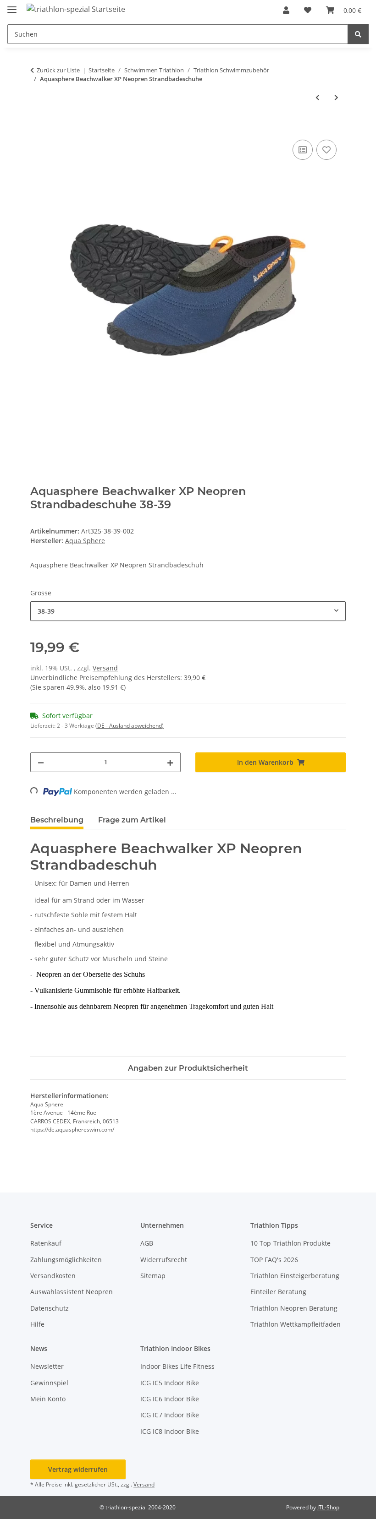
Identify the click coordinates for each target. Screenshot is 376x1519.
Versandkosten (53, 1275)
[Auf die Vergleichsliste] (303, 150)
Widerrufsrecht (163, 1259)
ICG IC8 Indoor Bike (169, 1431)
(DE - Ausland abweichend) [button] (129, 726)
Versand (105, 668)
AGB (146, 1243)
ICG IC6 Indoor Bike (169, 1398)
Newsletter (47, 1366)
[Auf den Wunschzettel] (326, 150)
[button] (286, 10)
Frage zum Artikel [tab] (132, 820)
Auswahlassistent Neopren (71, 1291)
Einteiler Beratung (278, 1291)
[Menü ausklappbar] (12, 5)
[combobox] (188, 611)
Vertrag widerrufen (78, 1469)
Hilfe (37, 1324)
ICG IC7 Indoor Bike (169, 1414)
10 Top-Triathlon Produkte (290, 1243)
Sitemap (153, 1275)
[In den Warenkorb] (37, 127)
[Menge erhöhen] (170, 762)
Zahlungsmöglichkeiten (66, 1259)
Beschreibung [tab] (56, 820)
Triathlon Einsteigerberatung (294, 1275)
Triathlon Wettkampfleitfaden (295, 1324)
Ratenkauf (45, 1243)
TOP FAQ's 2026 (274, 1259)
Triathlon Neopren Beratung (293, 1308)
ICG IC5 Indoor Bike (169, 1382)
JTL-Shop (328, 1507)
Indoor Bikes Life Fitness (177, 1366)
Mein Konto (48, 1398)
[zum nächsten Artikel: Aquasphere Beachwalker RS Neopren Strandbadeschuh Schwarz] (336, 97)
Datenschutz (49, 1308)
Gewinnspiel (49, 1382)
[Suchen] (358, 34)
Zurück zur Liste (58, 70)
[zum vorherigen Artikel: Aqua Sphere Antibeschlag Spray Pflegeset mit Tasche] (317, 97)
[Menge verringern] (41, 762)
